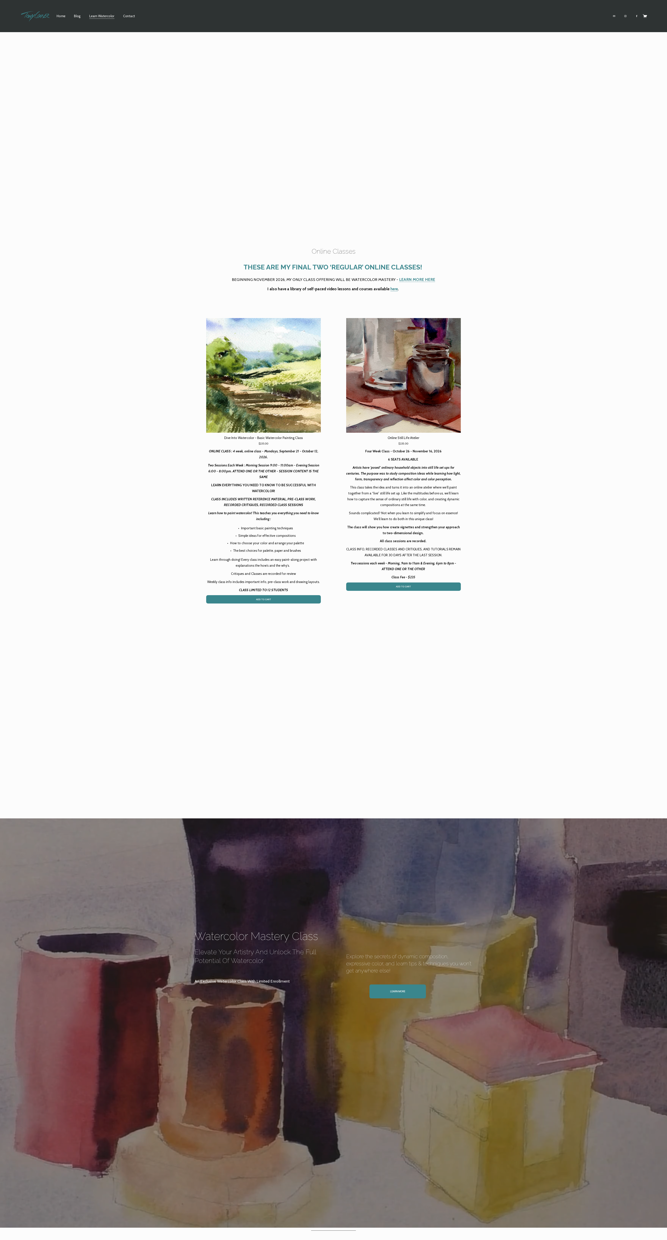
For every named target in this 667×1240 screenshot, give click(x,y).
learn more (397, 991)
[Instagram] (625, 16)
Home (61, 16)
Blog (77, 16)
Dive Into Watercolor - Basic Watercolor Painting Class (263, 438)
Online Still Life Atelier (403, 438)
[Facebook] (636, 16)
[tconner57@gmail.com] (614, 16)
